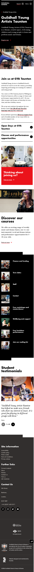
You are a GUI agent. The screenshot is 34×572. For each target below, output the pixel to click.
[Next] (13, 424)
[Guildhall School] (5, 3)
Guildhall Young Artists (9, 12)
